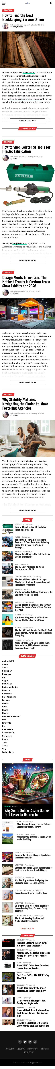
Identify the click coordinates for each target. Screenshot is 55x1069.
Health (5, 710)
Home (5, 713)
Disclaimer (45, 1049)
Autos (5, 667)
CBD (4, 677)
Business (6, 674)
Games (5, 703)
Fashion (6, 700)
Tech (4, 742)
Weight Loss (8, 752)
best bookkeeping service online (25, 98)
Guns (4, 707)
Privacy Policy (33, 1049)
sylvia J (15, 159)
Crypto (5, 681)
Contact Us (10, 1049)
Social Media (8, 733)
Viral (4, 749)
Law (4, 720)
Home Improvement (11, 716)
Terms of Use (29, 1052)
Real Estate (7, 729)
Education (7, 694)
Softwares (7, 736)
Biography (7, 671)
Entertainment (9, 697)
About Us (20, 1049)
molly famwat (18, 27)
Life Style (6, 723)
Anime (5, 664)
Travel (5, 746)
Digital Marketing (10, 687)
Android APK (8, 661)
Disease (6, 690)
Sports (5, 739)
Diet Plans (7, 684)
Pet (3, 726)
